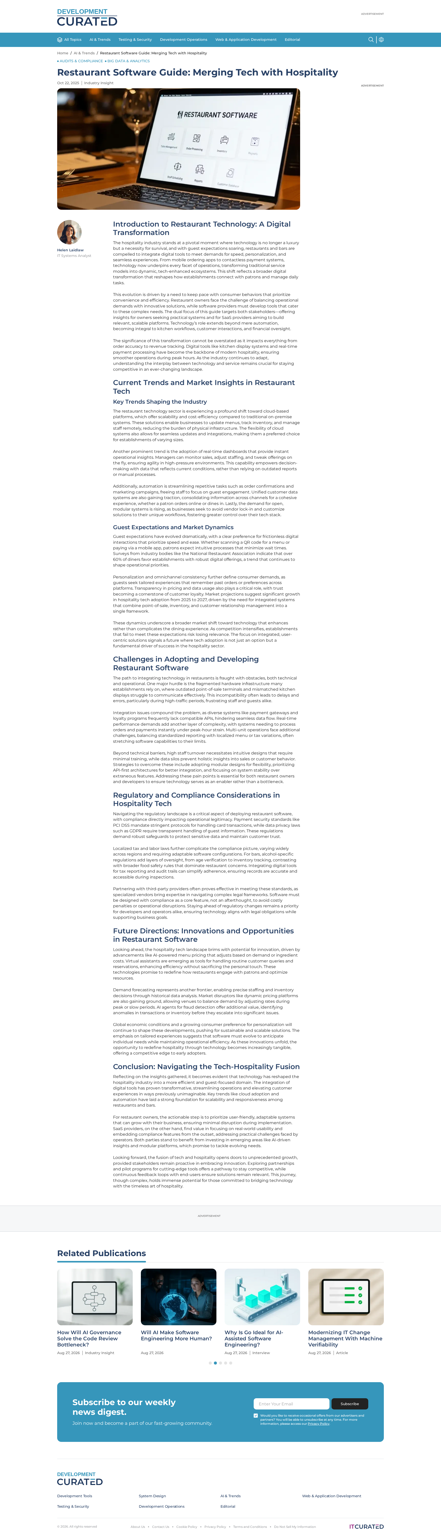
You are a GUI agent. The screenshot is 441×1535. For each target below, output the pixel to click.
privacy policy (318, 1424)
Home (62, 53)
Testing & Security (135, 39)
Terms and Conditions (250, 1527)
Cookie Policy (186, 1527)
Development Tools (74, 1496)
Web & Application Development (246, 39)
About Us (138, 1527)
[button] (210, 1363)
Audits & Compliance (81, 61)
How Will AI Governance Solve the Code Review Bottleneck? (89, 1338)
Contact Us (160, 1527)
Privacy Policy (215, 1527)
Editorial (292, 39)
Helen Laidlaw (70, 250)
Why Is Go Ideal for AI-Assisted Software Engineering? (254, 1338)
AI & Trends (100, 39)
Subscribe (350, 1404)
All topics (72, 39)
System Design (152, 1496)
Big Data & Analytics (128, 61)
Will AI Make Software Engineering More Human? (176, 1335)
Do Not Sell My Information (295, 1527)
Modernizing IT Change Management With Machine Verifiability (345, 1338)
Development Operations (183, 39)
